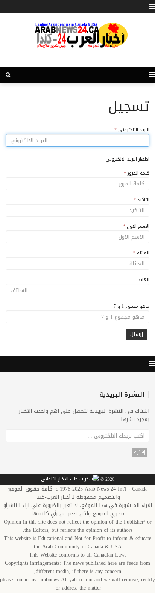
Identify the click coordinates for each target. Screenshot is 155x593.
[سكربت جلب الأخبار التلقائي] (70, 480)
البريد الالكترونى (131, 130)
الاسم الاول (136, 226)
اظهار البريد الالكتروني (127, 159)
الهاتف (142, 279)
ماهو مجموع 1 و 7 (131, 306)
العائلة (141, 253)
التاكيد (141, 200)
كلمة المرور (136, 173)
